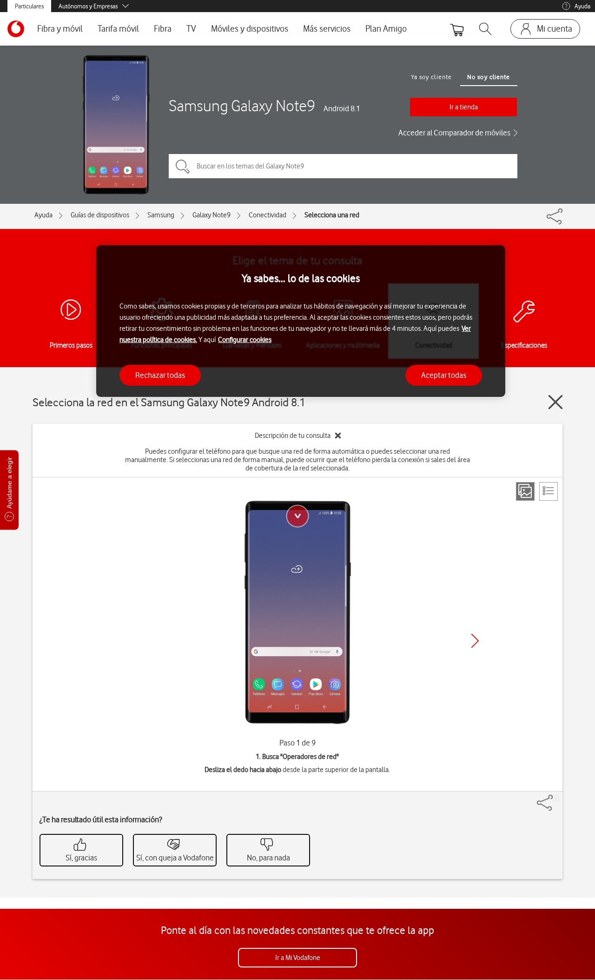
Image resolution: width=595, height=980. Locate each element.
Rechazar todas (160, 374)
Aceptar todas (443, 374)
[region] (300, 321)
